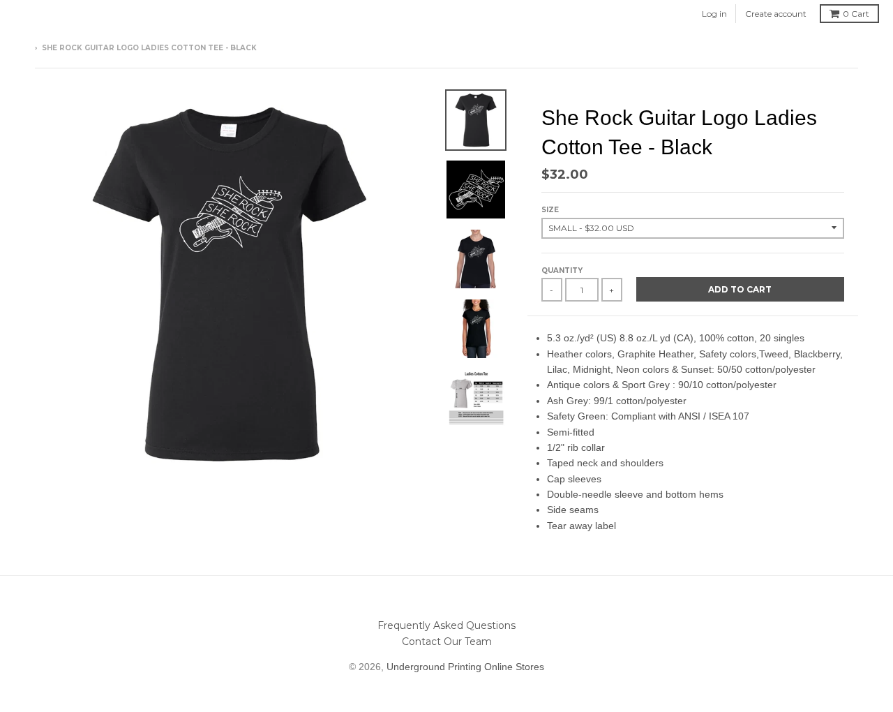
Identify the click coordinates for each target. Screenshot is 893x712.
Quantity (562, 270)
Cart (856, 13)
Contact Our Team (447, 641)
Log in (714, 13)
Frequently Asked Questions (446, 625)
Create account (775, 13)
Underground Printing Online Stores (465, 666)
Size (550, 209)
